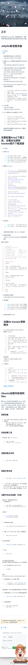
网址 (6, 51)
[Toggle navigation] (25, 2)
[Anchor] (6, 32)
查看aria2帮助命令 (9, 386)
